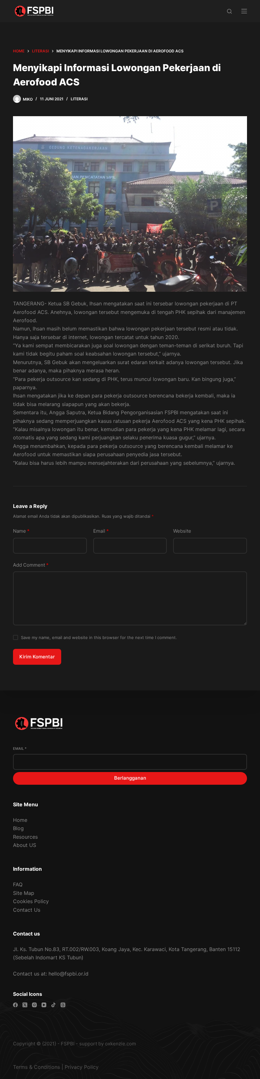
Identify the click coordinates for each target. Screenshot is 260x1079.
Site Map (23, 893)
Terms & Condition (35, 1067)
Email (101, 531)
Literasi (79, 99)
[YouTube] (44, 1004)
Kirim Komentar (37, 657)
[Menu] (244, 11)
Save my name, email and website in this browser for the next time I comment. (99, 637)
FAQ (18, 884)
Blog (18, 828)
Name (21, 531)
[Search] (229, 11)
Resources (25, 837)
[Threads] (63, 1004)
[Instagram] (34, 1004)
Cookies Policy (31, 901)
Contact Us (26, 910)
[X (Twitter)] (25, 1004)
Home (20, 820)
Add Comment (31, 565)
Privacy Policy (82, 1067)
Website (182, 531)
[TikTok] (53, 1004)
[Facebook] (15, 1004)
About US (24, 845)
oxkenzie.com (120, 1044)
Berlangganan (130, 778)
